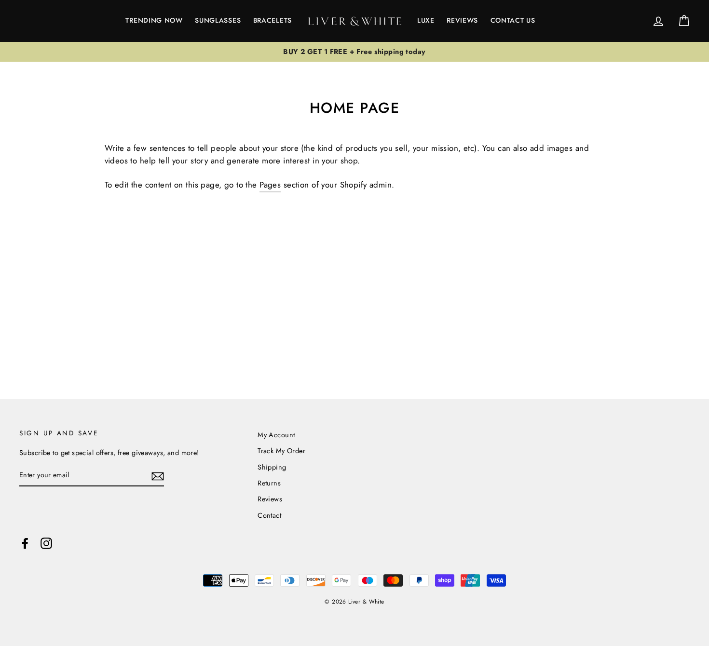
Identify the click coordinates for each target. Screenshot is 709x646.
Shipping (272, 467)
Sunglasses (218, 20)
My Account (276, 435)
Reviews (462, 20)
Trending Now (153, 20)
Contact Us (513, 20)
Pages (270, 184)
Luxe (426, 20)
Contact (269, 515)
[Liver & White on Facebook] (25, 543)
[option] (354, 52)
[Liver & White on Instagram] (46, 543)
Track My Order (281, 451)
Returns (269, 483)
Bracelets (272, 20)
